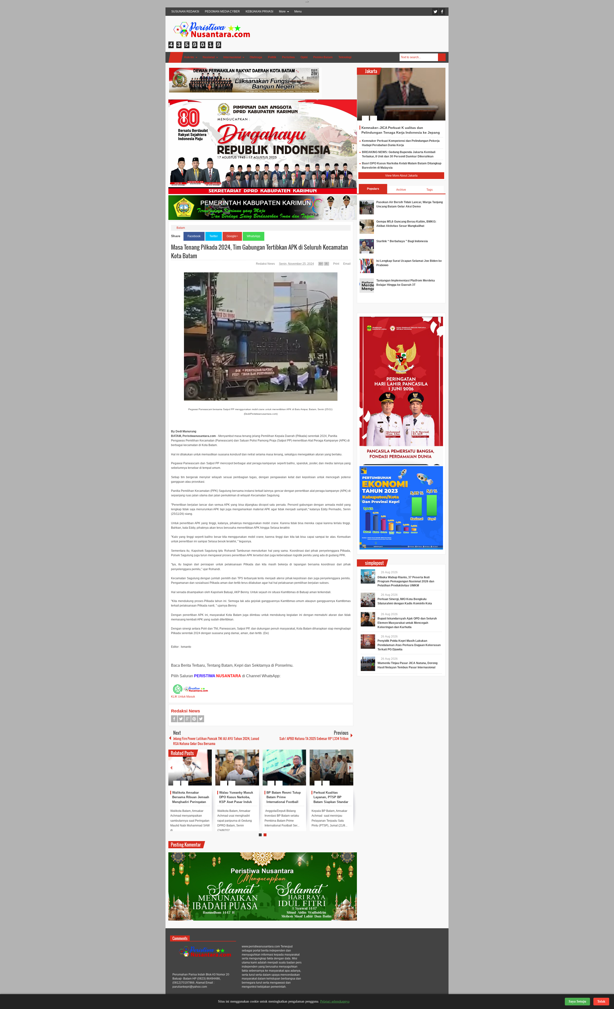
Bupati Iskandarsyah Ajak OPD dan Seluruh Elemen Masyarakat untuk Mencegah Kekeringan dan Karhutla (407, 623)
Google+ (232, 236)
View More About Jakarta (401, 175)
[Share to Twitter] (200, 771)
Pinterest (194, 718)
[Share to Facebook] (194, 771)
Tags (429, 189)
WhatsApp (253, 236)
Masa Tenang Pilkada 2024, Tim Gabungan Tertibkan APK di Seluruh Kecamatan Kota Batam (259, 251)
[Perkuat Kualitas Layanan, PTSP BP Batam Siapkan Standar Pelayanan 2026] (331, 767)
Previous (171, 768)
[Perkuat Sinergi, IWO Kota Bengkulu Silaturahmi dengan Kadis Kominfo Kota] (368, 600)
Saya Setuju (577, 1001)
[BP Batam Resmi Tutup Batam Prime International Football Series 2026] (284, 767)
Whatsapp (201, 718)
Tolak (601, 1001)
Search (442, 57)
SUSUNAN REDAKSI (185, 11)
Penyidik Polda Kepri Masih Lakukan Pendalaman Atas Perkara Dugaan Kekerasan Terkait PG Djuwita (409, 645)
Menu (298, 11)
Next (350, 768)
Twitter (435, 11)
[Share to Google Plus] (206, 771)
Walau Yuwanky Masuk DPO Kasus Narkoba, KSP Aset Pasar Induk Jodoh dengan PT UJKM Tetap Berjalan (237, 802)
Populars (373, 188)
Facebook (442, 11)
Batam (181, 227)
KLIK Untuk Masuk (183, 696)
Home (176, 57)
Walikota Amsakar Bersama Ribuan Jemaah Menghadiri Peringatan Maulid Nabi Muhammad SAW (190, 802)
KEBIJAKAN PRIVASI (259, 11)
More (282, 11)
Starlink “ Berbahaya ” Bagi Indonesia (402, 241)
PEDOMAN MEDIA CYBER (222, 11)
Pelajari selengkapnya (334, 1001)
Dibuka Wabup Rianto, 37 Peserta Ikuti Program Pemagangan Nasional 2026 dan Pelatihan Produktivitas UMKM (406, 581)
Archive (401, 189)
